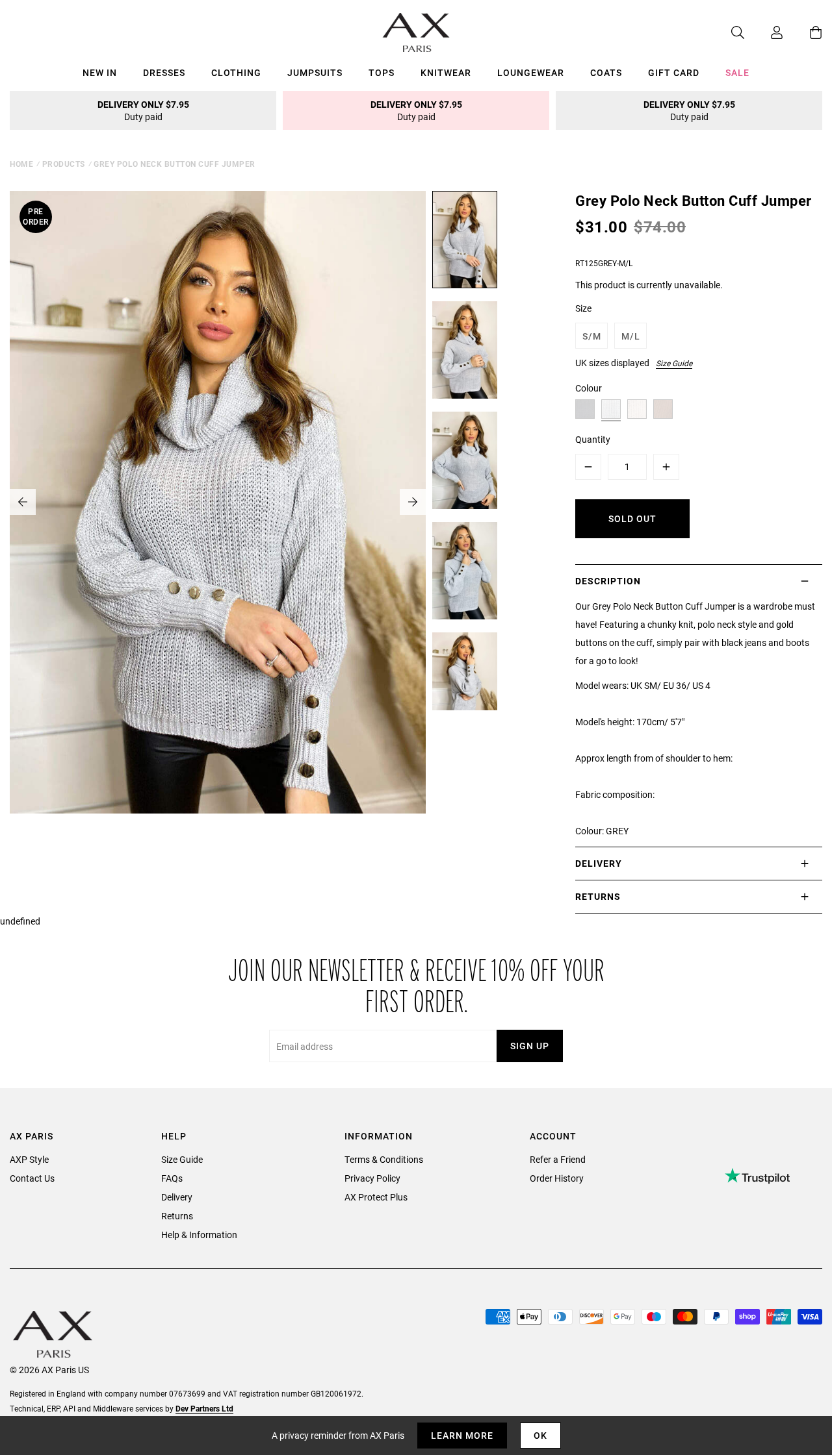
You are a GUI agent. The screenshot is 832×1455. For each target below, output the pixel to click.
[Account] (763, 32)
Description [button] (608, 581)
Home (21, 163)
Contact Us (32, 1178)
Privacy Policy (372, 1178)
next (413, 502)
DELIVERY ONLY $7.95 (143, 110)
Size (583, 308)
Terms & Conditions (383, 1159)
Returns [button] (598, 896)
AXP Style (29, 1159)
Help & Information (199, 1234)
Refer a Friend (558, 1159)
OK (540, 1435)
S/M (591, 336)
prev (23, 502)
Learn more (462, 1435)
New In (100, 72)
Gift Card (673, 72)
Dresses (164, 72)
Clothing (236, 72)
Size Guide (674, 363)
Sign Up (529, 1045)
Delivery (176, 1197)
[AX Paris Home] (416, 32)
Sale (737, 72)
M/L (630, 336)
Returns (177, 1216)
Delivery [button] (598, 863)
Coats (606, 72)
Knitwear (446, 72)
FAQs (172, 1178)
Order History (557, 1178)
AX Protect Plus (376, 1197)
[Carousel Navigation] (218, 502)
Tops (382, 72)
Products (63, 163)
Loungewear (530, 72)
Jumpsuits (315, 72)
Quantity (592, 439)
